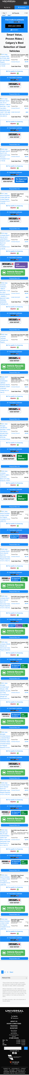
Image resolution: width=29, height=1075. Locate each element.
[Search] (26, 1048)
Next (11, 972)
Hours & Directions (14, 1023)
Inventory (14, 1028)
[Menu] (25, 3)
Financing (13, 1026)
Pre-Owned (13, 1032)
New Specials (14, 1033)
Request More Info (14, 94)
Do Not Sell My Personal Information (14, 1070)
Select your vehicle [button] (14, 26)
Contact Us (6, 1068)
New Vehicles (14, 1030)
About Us (13, 1021)
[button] (14, 72)
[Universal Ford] (9, 1)
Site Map (12, 1070)
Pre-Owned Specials (14, 1035)
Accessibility (16, 1068)
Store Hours (14, 1038)
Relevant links (6, 978)
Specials (14, 1036)
